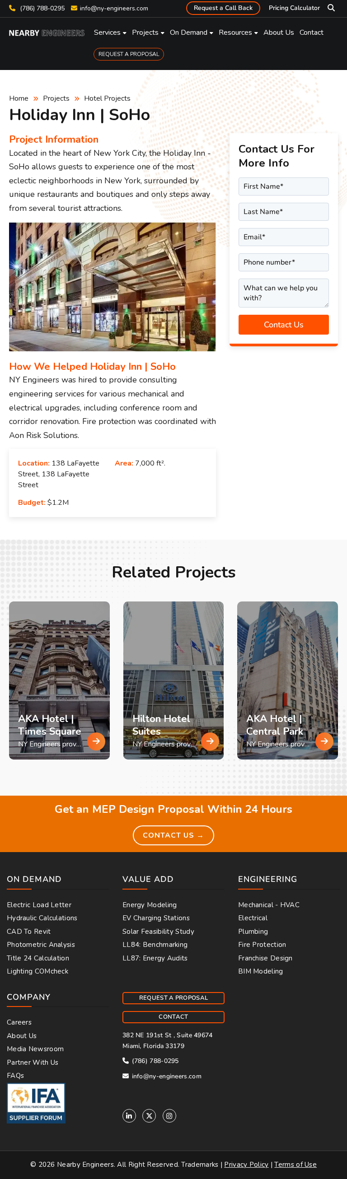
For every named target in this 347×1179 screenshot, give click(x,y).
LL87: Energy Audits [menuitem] (155, 958)
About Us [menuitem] (22, 1035)
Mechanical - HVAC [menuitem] (269, 904)
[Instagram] (169, 1116)
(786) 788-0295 (41, 8)
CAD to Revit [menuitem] (29, 931)
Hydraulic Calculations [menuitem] (42, 918)
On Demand (188, 32)
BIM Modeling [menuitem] (260, 971)
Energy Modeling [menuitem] (149, 904)
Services (107, 32)
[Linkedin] (129, 1116)
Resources (235, 32)
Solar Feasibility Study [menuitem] (158, 931)
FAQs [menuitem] (15, 1075)
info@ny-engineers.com (114, 8)
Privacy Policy (246, 1164)
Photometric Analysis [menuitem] (41, 944)
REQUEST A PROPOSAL (128, 54)
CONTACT (173, 1017)
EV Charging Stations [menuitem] (156, 918)
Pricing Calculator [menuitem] (294, 8)
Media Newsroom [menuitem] (35, 1048)
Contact (312, 32)
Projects (145, 32)
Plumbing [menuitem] (253, 931)
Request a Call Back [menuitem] (223, 8)
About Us (278, 32)
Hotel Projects (107, 98)
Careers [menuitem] (19, 1022)
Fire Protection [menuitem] (262, 944)
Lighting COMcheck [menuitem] (37, 971)
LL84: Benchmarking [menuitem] (155, 944)
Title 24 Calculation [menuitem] (38, 958)
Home (18, 98)
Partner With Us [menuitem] (33, 1062)
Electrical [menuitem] (252, 918)
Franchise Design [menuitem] (265, 958)
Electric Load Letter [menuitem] (39, 904)
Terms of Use (295, 1164)
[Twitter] (149, 1116)
